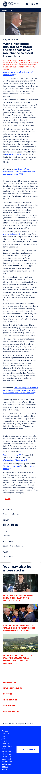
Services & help (10, 682)
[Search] (27, 4)
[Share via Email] (16, 524)
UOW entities (9, 706)
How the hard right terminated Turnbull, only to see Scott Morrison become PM (19, 171)
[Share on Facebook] (4, 524)
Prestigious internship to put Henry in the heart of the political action (18, 598)
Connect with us (11, 712)
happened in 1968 (13, 154)
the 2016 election (10, 234)
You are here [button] (7, 10)
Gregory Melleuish (11, 72)
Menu (32, 4)
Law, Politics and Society (13, 546)
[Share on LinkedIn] (12, 524)
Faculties (7, 694)
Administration (10, 700)
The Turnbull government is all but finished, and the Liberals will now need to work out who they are (20, 390)
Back (8, 499)
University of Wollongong (14, 460)
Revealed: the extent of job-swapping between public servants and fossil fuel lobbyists (17, 659)
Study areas (8, 556)
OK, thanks (28, 749)
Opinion (6, 535)
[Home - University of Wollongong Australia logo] (11, 4)
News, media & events (12, 688)
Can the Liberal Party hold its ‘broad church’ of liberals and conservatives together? (19, 628)
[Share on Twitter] (8, 524)
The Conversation (11, 466)
